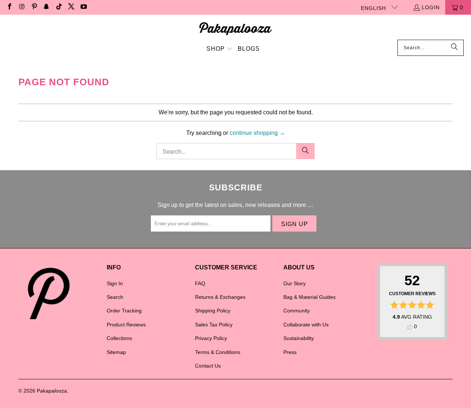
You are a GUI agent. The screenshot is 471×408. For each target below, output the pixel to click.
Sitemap (116, 352)
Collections (119, 338)
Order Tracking (124, 311)
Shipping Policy (212, 311)
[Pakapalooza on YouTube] (83, 7)
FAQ (200, 283)
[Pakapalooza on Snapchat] (46, 7)
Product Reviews (126, 325)
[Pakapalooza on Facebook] (9, 7)
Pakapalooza (52, 391)
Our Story (294, 283)
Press (290, 352)
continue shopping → (257, 133)
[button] (219, 49)
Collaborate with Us (306, 325)
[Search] (454, 48)
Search (115, 297)
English (374, 8)
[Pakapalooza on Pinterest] (34, 7)
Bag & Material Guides (309, 297)
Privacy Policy (211, 338)
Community (296, 311)
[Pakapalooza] (235, 29)
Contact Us (208, 366)
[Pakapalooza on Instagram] (21, 7)
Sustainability (298, 338)
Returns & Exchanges (220, 297)
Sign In (115, 283)
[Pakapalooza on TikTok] (58, 7)
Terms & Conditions (217, 352)
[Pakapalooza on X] (71, 7)
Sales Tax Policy (214, 325)
